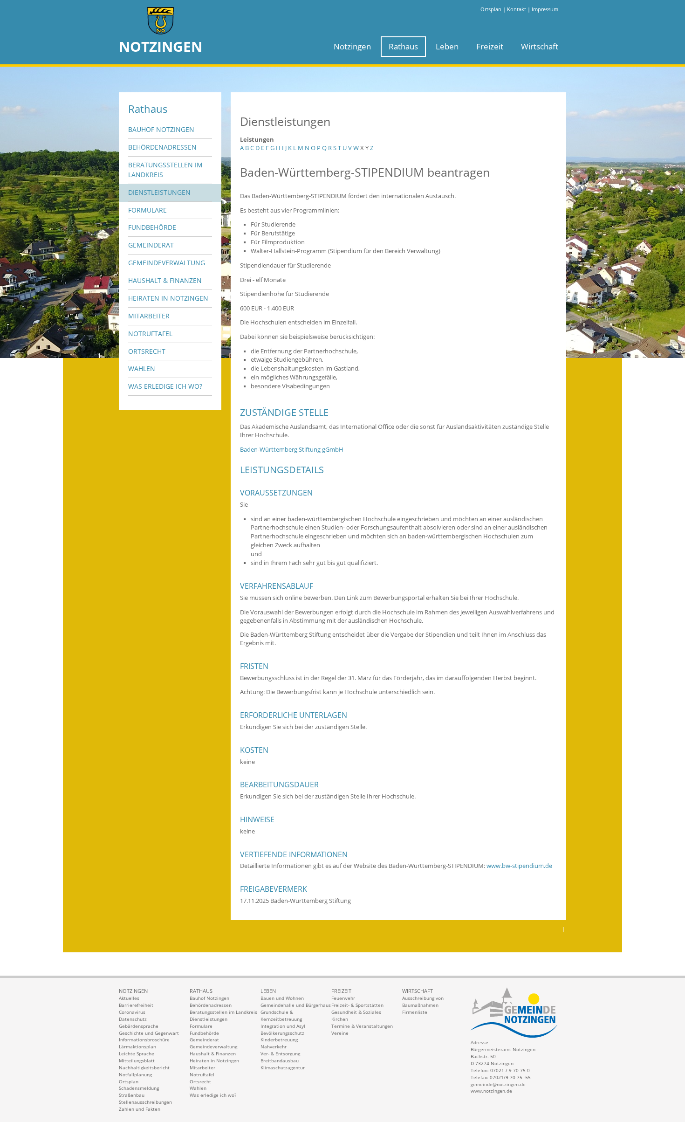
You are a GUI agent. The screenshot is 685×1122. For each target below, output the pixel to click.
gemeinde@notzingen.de (498, 1084)
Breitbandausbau (279, 1060)
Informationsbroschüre (144, 1039)
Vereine (340, 1033)
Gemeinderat (151, 245)
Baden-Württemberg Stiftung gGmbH (291, 450)
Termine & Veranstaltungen (362, 1026)
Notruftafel (150, 333)
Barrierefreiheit (136, 1005)
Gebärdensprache (138, 1026)
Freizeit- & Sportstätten (357, 1005)
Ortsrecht (146, 351)
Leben (447, 46)
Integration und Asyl (282, 1026)
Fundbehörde (152, 227)
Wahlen (141, 368)
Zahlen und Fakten (139, 1109)
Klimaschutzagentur (282, 1067)
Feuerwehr (343, 998)
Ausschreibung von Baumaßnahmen (423, 1001)
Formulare (147, 210)
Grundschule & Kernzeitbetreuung (281, 1015)
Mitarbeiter (149, 315)
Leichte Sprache (136, 1053)
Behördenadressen (162, 147)
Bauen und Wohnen (282, 998)
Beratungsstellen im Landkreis (165, 169)
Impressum (545, 9)
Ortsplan (490, 9)
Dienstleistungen (159, 192)
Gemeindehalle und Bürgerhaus (295, 1005)
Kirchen (339, 1019)
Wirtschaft (539, 46)
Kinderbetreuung (279, 1039)
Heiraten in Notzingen (168, 298)
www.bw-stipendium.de (519, 866)
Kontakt (516, 9)
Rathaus (403, 46)
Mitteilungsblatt (137, 1060)
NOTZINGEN (160, 46)
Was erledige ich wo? (165, 386)
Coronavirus (132, 1012)
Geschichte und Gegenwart (149, 1033)
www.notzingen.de (491, 1091)
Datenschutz (133, 1019)
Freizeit (489, 46)
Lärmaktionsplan (137, 1046)
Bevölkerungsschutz (282, 1033)
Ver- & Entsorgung (280, 1053)
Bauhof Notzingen (161, 129)
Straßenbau (131, 1095)
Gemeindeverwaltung (166, 262)
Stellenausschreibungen (145, 1102)
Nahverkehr (273, 1046)
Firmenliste (414, 1012)
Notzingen (352, 46)
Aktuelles (129, 998)
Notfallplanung (135, 1074)
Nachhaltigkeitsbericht (144, 1067)
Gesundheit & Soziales (356, 1012)
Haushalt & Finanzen (165, 280)
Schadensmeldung (139, 1088)
